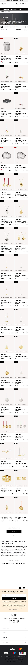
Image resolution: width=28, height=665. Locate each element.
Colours (17, 26)
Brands (2, 11)
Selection (4, 632)
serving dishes (21, 552)
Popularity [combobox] (19, 29)
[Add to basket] (12, 62)
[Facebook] (10, 621)
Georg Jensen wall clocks (8, 563)
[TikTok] (18, 621)
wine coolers (13, 554)
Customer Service (6, 628)
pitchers (6, 554)
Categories (11, 26)
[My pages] (16, 3)
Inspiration (4, 637)
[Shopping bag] (23, 3)
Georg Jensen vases (21, 563)
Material (23, 26)
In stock (6, 26)
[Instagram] (14, 621)
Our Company (5, 642)
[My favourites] (19, 3)
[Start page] (3, 4)
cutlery (14, 552)
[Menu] (26, 3)
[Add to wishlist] (10, 62)
